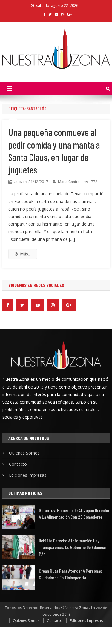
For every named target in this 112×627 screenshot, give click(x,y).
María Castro (69, 181)
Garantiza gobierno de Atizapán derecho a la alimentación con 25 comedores (74, 513)
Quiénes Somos (24, 453)
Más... (25, 253)
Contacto (18, 464)
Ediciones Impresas (27, 475)
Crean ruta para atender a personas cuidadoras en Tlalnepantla (70, 574)
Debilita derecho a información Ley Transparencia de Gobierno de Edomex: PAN (72, 547)
